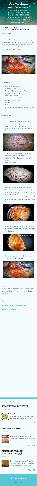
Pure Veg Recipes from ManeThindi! (18, 5)
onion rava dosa (21, 305)
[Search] (34, 4)
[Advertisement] (18, 375)
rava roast (14, 309)
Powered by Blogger (19, 478)
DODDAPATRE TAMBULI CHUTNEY (15, 406)
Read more (31, 423)
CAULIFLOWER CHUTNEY (11, 429)
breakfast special (7, 305)
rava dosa (5, 309)
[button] (34, 28)
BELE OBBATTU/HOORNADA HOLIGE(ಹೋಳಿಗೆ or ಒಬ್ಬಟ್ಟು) (12, 452)
